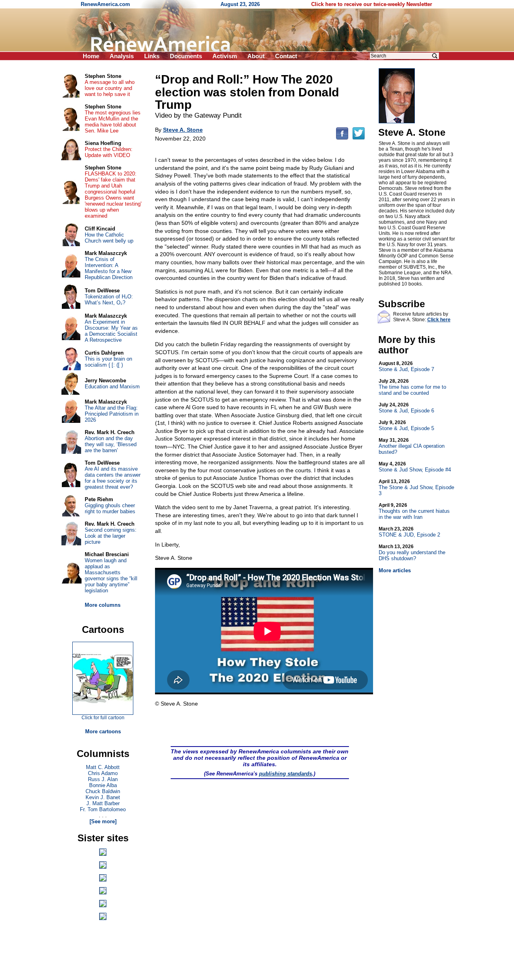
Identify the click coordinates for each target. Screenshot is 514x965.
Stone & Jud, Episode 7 (406, 366)
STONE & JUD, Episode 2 (409, 532)
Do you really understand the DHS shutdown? (412, 552)
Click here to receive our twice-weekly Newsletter (371, 4)
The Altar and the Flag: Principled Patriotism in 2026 (112, 414)
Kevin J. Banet (103, 797)
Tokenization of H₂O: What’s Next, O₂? (109, 300)
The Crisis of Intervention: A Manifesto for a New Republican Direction (109, 268)
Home (91, 56)
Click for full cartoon (103, 717)
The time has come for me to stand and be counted (412, 387)
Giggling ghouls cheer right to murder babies (110, 508)
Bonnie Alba (103, 785)
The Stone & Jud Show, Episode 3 (416, 487)
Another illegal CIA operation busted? (412, 446)
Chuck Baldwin (103, 791)
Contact (286, 56)
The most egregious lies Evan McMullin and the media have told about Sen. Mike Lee (113, 122)
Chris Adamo (103, 773)
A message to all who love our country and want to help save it (110, 88)
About (256, 56)
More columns (102, 605)
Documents (186, 56)
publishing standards (285, 774)
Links (151, 56)
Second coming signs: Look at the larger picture (111, 536)
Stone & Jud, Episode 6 (406, 408)
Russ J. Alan (103, 779)
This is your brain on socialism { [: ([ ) (108, 362)
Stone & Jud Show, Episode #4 (415, 467)
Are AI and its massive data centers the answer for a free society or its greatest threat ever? (113, 478)
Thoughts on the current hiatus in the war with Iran (414, 511)
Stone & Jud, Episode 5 (406, 425)
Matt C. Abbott (103, 767)
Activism (224, 56)
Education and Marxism (112, 387)
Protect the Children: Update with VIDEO (109, 152)
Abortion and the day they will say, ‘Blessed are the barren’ (111, 444)
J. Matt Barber (103, 803)
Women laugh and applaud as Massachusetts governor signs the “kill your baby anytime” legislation (111, 575)
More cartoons (103, 731)
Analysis (122, 56)
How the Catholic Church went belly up (109, 238)
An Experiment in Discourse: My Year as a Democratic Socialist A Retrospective (111, 331)
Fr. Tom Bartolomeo (103, 809)
